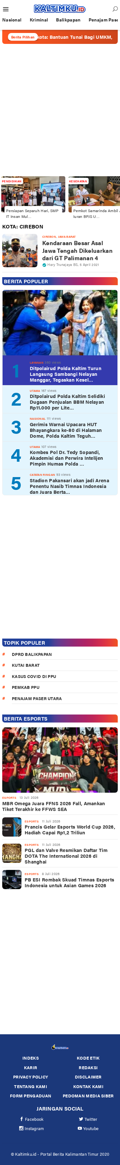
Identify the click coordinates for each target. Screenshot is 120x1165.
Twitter (91, 1119)
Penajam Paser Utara (37, 698)
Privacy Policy (30, 1077)
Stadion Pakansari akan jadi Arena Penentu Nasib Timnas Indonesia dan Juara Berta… (69, 486)
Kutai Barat (26, 665)
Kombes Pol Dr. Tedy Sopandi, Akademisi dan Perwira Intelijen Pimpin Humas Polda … (66, 458)
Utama (35, 391)
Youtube (91, 1128)
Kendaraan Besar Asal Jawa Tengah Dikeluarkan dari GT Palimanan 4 (77, 250)
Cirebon (49, 237)
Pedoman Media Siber (88, 1096)
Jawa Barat (67, 237)
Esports (9, 798)
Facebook (34, 1119)
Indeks (30, 1058)
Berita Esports (25, 718)
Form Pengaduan (30, 1096)
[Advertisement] (60, 110)
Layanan (37, 362)
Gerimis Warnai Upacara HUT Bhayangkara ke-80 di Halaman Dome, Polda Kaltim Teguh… (66, 430)
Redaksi (88, 1067)
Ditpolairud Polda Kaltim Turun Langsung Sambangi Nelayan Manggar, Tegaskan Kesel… (65, 374)
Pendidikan (11, 181)
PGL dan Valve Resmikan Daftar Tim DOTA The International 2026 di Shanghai (66, 855)
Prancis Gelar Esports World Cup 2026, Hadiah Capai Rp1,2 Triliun (70, 829)
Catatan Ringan (42, 475)
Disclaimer (88, 1077)
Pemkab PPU (25, 687)
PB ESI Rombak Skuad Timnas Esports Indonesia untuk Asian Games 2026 (69, 882)
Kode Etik (88, 1058)
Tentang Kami (30, 1086)
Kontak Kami (88, 1086)
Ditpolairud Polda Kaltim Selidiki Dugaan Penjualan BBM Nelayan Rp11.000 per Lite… (67, 401)
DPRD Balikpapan (32, 654)
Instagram (34, 1128)
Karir (30, 1067)
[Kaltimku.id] (60, 8)
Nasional (37, 419)
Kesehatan (78, 181)
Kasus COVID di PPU (34, 676)
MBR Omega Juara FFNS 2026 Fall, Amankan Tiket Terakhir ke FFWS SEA (53, 806)
